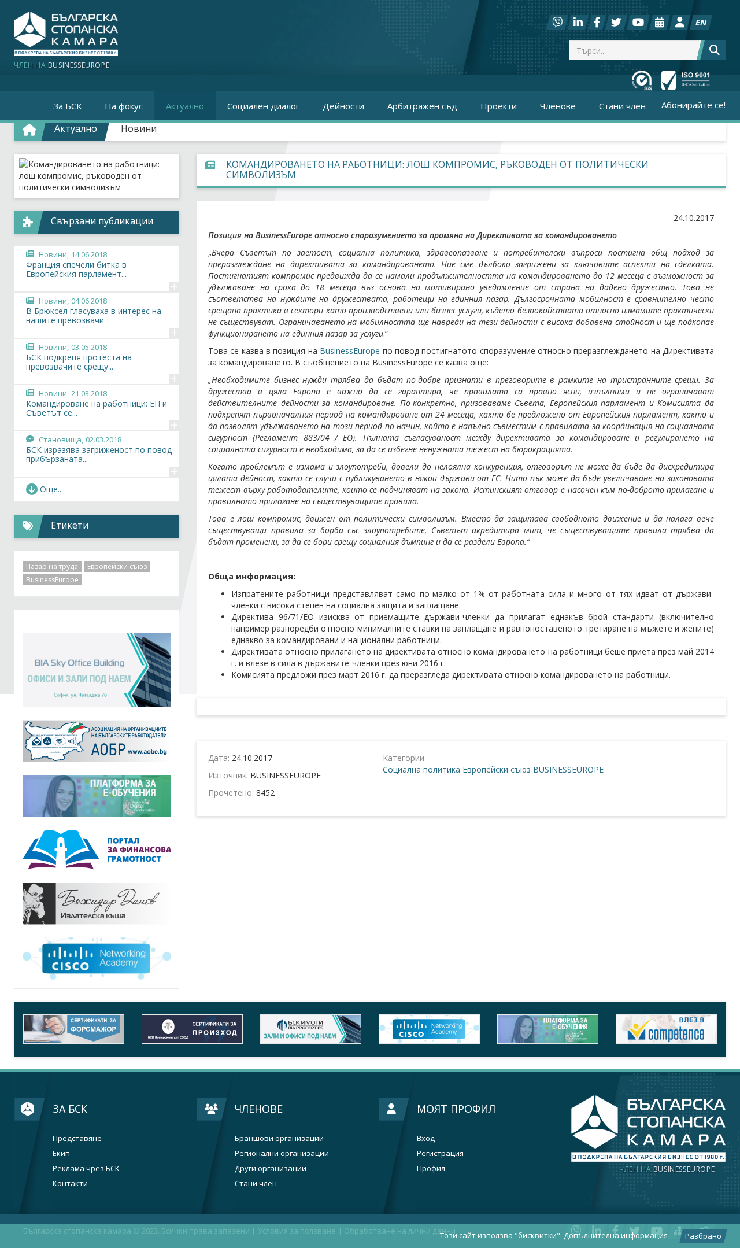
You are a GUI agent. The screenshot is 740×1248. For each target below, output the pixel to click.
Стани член (622, 106)
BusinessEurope (350, 350)
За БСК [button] (67, 106)
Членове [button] (558, 106)
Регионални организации (282, 1153)
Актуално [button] (185, 106)
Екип (61, 1153)
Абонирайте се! (693, 104)
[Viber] (557, 22)
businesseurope (667, 1169)
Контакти (70, 1183)
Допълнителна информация (616, 1235)
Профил (431, 1168)
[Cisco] (429, 1029)
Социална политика (421, 769)
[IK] (97, 904)
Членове (259, 1109)
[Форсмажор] (73, 1029)
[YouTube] (638, 22)
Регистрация (440, 1153)
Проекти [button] (498, 106)
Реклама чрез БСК (86, 1168)
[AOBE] (97, 741)
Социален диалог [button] (263, 106)
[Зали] (659, 22)
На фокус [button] (124, 106)
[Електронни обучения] (97, 796)
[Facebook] (597, 22)
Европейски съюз (496, 769)
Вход (426, 1138)
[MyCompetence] (666, 1029)
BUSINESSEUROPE (568, 769)
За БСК (70, 1109)
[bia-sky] (97, 670)
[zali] (310, 1029)
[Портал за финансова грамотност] (97, 850)
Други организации (270, 1168)
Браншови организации (279, 1138)
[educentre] (97, 958)
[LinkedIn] (578, 22)
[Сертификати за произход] (192, 1029)
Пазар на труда (52, 566)
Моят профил (456, 1109)
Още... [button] (51, 488)
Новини (139, 128)
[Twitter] (616, 22)
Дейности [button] (343, 106)
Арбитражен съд (422, 106)
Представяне (77, 1138)
